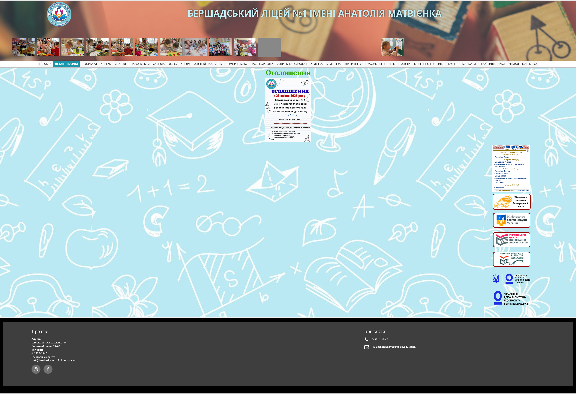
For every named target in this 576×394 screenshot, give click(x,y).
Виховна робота (262, 64)
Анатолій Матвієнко (523, 64)
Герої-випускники (492, 64)
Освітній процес (205, 64)
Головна (45, 64)
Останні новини (66, 64)
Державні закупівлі (114, 64)
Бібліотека (333, 64)
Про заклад (89, 64)
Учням (185, 64)
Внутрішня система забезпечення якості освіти (377, 64)
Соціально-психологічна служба (299, 64)
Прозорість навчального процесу (153, 64)
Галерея (453, 64)
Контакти (469, 64)
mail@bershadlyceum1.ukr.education (54, 360)
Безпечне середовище (429, 64)
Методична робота (233, 64)
